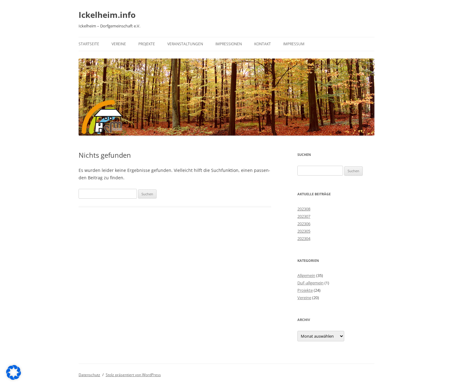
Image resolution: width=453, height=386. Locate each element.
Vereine (119, 44)
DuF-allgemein (310, 283)
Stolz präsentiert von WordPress (133, 374)
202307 (303, 216)
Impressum (293, 44)
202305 (303, 231)
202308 (303, 209)
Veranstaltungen (185, 44)
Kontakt (262, 44)
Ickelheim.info (107, 14)
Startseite (89, 44)
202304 (303, 238)
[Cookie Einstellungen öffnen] (13, 378)
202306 (303, 223)
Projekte (146, 44)
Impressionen (228, 44)
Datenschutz (89, 374)
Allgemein (306, 275)
